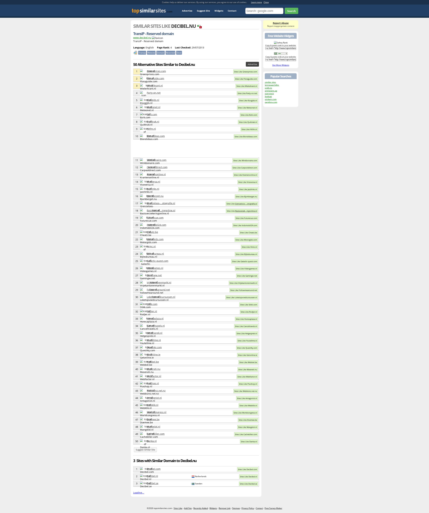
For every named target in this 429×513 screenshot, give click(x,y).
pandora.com (271, 102)
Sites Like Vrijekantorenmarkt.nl (243, 283)
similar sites (270, 82)
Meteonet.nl (153, 107)
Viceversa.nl (153, 181)
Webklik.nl (152, 405)
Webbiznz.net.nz (156, 390)
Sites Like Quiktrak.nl (248, 122)
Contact (232, 10)
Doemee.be (153, 419)
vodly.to (268, 87)
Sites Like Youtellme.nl (247, 340)
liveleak (268, 96)
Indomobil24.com (156, 224)
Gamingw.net (154, 275)
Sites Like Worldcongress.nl (245, 412)
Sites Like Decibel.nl (248, 476)
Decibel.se (152, 483)
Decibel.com (154, 468)
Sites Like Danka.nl (249, 441)
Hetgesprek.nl (154, 333)
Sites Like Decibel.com (247, 469)
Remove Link (224, 508)
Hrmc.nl (151, 246)
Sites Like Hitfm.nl (249, 129)
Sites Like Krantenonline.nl (245, 175)
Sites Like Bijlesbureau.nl (246, 254)
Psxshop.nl (153, 383)
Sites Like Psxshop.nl (248, 384)
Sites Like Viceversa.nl (247, 182)
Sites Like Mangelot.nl (247, 427)
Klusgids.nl (153, 100)
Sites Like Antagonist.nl (247, 398)
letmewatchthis (272, 85)
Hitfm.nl (151, 128)
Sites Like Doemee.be (248, 420)
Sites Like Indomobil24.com (245, 225)
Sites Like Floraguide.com (246, 79)
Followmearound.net (158, 289)
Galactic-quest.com (157, 260)
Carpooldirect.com (157, 167)
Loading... (138, 492)
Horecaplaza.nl (155, 318)
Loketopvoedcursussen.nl (161, 296)
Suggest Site (203, 10)
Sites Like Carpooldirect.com (245, 167)
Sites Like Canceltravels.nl (246, 326)
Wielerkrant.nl (155, 85)
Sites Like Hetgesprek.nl (247, 333)
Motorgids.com (155, 239)
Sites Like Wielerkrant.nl (246, 86)
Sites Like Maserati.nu (247, 369)
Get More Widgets (280, 65)
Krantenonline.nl (156, 174)
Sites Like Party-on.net (247, 93)
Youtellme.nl (154, 340)
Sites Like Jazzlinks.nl (248, 189)
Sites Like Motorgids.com (246, 239)
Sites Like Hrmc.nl (249, 247)
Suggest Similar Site (145, 449)
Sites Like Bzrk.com (249, 115)
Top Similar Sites (152, 11)
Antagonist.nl (154, 397)
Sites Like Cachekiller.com (246, 434)
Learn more (256, 2)
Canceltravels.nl (156, 325)
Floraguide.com (155, 78)
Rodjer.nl (152, 311)
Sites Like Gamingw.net (247, 276)
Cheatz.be (152, 232)
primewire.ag (271, 90)
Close (266, 2)
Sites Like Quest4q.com (247, 348)
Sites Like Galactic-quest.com (244, 261)
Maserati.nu (153, 369)
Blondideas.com (156, 136)
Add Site (188, 508)
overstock (269, 93)
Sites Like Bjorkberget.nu (246, 196)
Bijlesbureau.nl (155, 253)
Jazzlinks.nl (153, 188)
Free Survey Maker (273, 508)
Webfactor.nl (154, 376)
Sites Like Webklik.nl (248, 405)
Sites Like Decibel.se (248, 483)
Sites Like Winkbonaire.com (245, 160)
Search (291, 11)
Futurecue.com (155, 217)
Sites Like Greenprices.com (245, 71)
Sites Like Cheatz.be (248, 232)
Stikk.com (152, 304)
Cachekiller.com (156, 433)
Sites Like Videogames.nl (246, 268)
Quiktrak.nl (153, 121)
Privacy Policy (247, 508)
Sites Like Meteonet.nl (247, 107)
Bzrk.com (152, 114)
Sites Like (242, 203)
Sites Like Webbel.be (248, 362)
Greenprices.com (156, 71)
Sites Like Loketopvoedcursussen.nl (241, 297)
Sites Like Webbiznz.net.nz (245, 391)
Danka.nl (152, 441)
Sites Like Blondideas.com (246, 136)
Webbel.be (153, 361)
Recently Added (200, 508)
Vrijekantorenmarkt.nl (159, 282)
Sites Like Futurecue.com (246, 218)
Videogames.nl (155, 268)
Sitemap (236, 508)
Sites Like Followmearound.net (243, 290)
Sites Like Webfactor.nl (247, 376)
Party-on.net (154, 92)
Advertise (187, 10)
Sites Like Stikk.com (248, 304)
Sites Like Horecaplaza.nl (246, 319)
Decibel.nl (152, 476)
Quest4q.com (154, 347)
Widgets (218, 10)
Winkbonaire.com (156, 160)
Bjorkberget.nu (155, 196)
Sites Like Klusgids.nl (248, 100)
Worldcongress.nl (156, 412)
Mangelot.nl (153, 426)
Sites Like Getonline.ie (247, 355)
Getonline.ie (153, 354)
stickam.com (271, 99)
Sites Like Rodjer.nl (249, 312)
